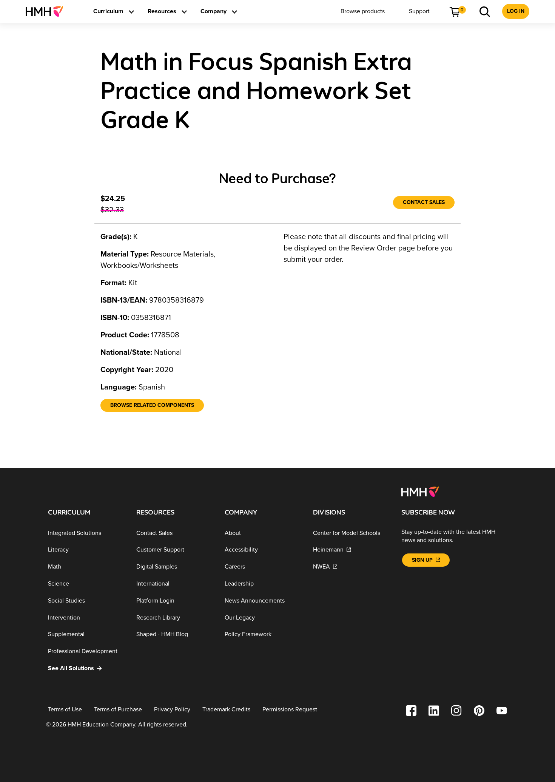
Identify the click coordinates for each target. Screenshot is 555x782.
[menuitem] (47, 11)
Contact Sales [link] (424, 202)
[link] (47, 11)
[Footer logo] (420, 491)
